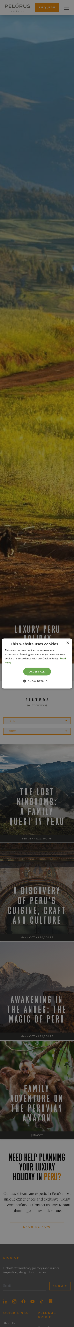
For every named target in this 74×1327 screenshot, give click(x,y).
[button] (36, 680)
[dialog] (37, 664)
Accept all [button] (37, 671)
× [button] (67, 642)
